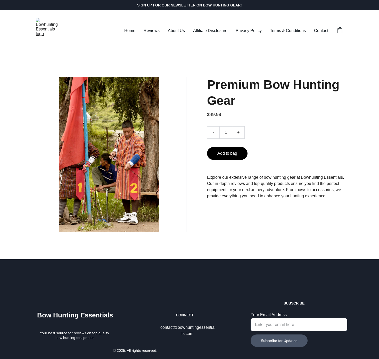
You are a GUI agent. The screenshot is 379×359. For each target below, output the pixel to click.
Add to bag (227, 153)
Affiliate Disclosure (210, 30)
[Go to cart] (339, 31)
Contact (321, 30)
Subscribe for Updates (279, 341)
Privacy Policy (249, 30)
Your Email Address (269, 315)
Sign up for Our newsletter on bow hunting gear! (189, 5)
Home (129, 30)
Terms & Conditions (288, 30)
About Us (176, 30)
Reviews (152, 30)
